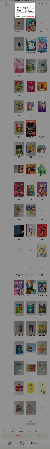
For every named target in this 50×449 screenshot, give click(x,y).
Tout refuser (25, 16)
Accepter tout (31, 16)
